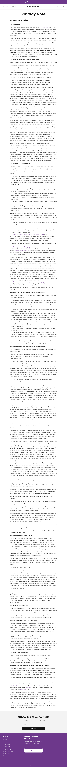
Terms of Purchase (8, 751)
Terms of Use (6, 753)
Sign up (33, 728)
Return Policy (6, 746)
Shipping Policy (7, 749)
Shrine (40, 765)
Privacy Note (6, 744)
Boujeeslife (31, 765)
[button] (57, 6)
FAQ (4, 756)
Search (5, 739)
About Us (5, 742)
